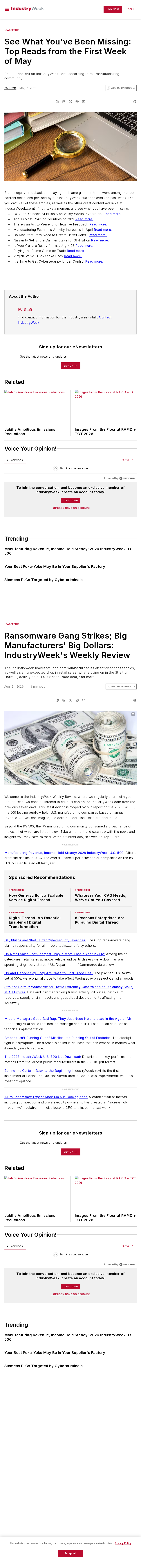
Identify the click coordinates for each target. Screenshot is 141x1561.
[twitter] (70, 101)
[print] (135, 101)
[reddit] (77, 101)
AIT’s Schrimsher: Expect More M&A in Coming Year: (46, 1075)
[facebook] (57, 101)
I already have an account (70, 508)
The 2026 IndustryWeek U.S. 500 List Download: (42, 1042)
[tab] (15, 460)
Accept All (70, 1553)
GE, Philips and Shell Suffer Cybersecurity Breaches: (45, 933)
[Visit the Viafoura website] (127, 478)
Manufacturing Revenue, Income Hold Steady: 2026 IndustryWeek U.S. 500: (64, 845)
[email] (84, 101)
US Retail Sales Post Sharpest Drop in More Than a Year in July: (54, 947)
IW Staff (10, 88)
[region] (70, 469)
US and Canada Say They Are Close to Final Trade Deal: (48, 966)
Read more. (112, 214)
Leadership (11, 30)
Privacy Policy (123, 1543)
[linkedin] (64, 101)
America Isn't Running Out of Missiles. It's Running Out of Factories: (58, 1023)
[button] (7, 9)
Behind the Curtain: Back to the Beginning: (37, 1056)
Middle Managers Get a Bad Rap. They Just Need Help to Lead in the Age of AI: (67, 1004)
